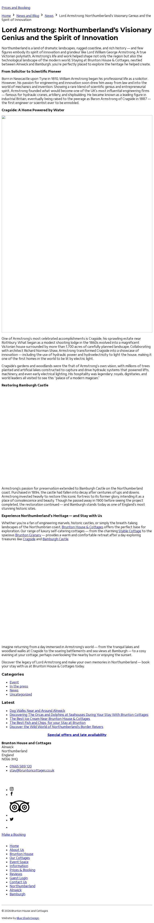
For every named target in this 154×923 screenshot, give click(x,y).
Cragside (29, 539)
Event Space (19, 862)
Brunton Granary (28, 535)
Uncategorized (21, 694)
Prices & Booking (22, 870)
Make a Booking (14, 834)
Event (14, 682)
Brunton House (21, 854)
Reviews (16, 874)
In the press (19, 686)
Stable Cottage (130, 531)
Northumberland (22, 886)
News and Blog (27, 16)
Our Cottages (20, 858)
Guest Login (19, 878)
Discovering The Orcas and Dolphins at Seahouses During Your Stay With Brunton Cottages (79, 715)
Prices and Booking (16, 8)
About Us (17, 850)
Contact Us (18, 882)
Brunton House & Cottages (82, 527)
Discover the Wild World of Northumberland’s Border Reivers (56, 727)
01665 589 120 (21, 766)
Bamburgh (17, 894)
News (49, 16)
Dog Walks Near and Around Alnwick (37, 711)
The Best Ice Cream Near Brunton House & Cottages (50, 719)
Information (19, 866)
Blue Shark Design (28, 918)
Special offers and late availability (77, 735)
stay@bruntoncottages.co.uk (32, 770)
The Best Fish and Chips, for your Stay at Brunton (48, 723)
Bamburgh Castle (55, 539)
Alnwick (15, 890)
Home (6, 16)
